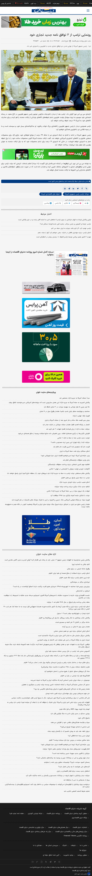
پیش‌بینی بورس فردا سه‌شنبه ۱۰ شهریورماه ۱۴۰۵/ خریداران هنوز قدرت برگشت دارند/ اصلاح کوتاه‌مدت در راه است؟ (51, 586)
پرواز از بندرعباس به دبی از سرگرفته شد (76, 780)
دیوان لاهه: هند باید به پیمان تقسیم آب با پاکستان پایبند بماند (69, 731)
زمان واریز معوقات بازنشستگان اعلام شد (76, 460)
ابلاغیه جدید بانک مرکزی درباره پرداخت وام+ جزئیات (72, 486)
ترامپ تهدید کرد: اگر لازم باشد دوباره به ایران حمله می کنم (71, 228)
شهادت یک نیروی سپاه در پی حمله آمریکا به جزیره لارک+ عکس (68, 491)
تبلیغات (73, 845)
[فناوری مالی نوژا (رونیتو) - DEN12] (46, 530)
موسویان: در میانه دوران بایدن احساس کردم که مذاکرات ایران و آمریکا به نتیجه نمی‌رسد (60, 680)
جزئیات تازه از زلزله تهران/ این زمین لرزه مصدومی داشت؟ (70, 442)
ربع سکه (89, 3)
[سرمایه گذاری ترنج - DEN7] (46, 22)
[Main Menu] (88, 10)
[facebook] (82, 189)
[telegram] (69, 189)
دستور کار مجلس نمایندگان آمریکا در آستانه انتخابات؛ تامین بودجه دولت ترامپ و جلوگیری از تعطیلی (56, 685)
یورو (67, 3)
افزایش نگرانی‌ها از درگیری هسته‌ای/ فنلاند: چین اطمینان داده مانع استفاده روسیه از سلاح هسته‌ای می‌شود (54, 433)
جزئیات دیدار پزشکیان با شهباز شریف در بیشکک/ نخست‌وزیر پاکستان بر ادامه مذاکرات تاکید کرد (58, 775)
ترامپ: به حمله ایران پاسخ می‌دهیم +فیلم (75, 478)
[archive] (33, 862)
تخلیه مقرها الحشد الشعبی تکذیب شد (77, 791)
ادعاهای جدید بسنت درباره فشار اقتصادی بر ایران (73, 771)
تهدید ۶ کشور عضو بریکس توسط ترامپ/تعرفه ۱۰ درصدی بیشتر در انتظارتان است (63, 237)
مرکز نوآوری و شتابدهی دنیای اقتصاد (31, 827)
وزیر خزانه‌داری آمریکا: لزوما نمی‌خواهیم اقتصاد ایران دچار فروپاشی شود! (65, 456)
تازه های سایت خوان (46, 554)
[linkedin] (73, 189)
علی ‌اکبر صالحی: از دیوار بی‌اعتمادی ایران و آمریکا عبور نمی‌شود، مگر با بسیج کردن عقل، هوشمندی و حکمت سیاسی (51, 698)
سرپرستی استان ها (52, 845)
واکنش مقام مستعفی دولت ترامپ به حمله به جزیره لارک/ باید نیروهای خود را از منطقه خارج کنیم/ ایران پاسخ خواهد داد (48, 473)
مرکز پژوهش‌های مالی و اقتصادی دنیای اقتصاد (71, 831)
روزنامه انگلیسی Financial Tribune (75, 836)
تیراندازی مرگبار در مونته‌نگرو (80, 582)
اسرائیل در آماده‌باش (83, 591)
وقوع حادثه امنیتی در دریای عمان (78, 569)
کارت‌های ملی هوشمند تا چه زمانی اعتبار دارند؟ (74, 767)
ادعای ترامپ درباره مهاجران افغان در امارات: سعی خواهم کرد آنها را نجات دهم (64, 233)
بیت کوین (23, 3)
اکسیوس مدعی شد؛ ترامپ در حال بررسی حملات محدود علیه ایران (67, 651)
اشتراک (64, 845)
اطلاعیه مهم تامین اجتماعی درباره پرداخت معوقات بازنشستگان (69, 464)
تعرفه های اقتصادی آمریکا (50, 194)
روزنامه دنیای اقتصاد (53, 813)
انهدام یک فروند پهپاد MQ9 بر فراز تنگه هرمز (74, 709)
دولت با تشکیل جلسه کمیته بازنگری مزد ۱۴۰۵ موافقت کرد (70, 495)
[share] (41, 862)
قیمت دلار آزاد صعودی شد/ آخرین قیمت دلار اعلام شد (71, 447)
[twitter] (78, 189)
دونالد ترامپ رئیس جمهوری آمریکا (77, 194)
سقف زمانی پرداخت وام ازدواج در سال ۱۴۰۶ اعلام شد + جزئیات (68, 602)
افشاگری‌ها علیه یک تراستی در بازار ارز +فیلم (75, 676)
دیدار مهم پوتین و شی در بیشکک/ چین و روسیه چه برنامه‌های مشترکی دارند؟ (63, 758)
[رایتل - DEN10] (46, 377)
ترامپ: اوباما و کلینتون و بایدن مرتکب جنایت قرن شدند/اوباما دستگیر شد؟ (65, 224)
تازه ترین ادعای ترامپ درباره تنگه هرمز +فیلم (74, 578)
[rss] (46, 862)
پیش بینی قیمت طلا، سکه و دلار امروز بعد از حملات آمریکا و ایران (67, 420)
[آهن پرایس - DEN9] (46, 313)
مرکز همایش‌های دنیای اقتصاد (58, 827)
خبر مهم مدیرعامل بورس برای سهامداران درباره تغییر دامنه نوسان (68, 693)
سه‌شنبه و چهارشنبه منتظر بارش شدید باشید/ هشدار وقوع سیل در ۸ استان (65, 411)
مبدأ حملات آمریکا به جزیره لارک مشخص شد (74, 398)
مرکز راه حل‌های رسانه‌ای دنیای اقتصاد (38, 831)
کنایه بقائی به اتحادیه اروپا (81, 564)
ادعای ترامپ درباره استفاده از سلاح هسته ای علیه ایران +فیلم (69, 573)
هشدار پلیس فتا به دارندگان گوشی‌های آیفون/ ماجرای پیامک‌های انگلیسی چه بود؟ (62, 689)
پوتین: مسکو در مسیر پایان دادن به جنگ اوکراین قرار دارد (70, 713)
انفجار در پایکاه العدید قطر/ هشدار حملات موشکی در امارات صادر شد (66, 425)
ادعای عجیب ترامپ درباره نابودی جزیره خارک (74, 482)
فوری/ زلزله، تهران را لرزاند (81, 416)
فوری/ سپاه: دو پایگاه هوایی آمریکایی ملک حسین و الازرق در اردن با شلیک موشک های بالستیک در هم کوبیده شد (51, 500)
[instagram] (59, 862)
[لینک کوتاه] (86, 189)
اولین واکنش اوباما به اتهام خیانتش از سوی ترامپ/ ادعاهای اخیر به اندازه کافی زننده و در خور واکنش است (54, 220)
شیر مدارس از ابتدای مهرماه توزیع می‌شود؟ (75, 727)
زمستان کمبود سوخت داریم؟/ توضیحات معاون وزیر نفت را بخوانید (67, 762)
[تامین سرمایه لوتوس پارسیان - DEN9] (46, 347)
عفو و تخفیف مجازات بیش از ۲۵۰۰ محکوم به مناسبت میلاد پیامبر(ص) (65, 667)
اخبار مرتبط (46, 214)
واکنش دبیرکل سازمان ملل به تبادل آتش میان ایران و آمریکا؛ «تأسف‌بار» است (64, 635)
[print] (65, 189)
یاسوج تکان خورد (84, 718)
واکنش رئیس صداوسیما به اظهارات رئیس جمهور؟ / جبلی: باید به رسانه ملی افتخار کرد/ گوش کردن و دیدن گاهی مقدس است (47, 560)
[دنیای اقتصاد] (44, 10)
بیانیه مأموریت (68, 855)
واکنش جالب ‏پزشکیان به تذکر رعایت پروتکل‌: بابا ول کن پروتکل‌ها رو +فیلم (64, 618)
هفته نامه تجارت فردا (16, 813)
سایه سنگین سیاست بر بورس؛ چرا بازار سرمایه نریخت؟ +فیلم (69, 740)
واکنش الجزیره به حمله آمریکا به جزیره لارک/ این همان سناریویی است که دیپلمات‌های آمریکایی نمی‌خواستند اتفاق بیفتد (49, 402)
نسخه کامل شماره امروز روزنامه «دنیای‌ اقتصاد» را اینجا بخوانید (30, 253)
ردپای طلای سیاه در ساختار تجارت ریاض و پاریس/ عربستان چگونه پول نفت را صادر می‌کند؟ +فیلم (57, 662)
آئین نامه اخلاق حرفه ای (51, 855)
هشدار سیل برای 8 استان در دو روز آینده (76, 627)
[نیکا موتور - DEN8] (46, 288)
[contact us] (37, 862)
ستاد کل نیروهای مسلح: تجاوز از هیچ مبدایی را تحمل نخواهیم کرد (67, 671)
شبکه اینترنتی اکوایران (35, 813)
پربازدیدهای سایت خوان (46, 392)
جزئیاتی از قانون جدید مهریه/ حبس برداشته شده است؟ (71, 753)
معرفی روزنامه (82, 855)
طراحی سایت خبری (82, 874)
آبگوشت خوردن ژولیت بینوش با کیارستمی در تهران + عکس (69, 469)
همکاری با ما (37, 845)
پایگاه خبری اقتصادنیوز (79, 818)
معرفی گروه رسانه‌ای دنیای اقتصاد (75, 813)
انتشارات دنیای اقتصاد (80, 827)
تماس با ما (83, 845)
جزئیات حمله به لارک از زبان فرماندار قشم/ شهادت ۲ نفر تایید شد (68, 429)
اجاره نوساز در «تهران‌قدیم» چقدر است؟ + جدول (73, 613)
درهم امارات (45, 3)
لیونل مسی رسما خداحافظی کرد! (79, 736)
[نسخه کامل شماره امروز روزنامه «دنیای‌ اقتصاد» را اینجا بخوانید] (71, 263)
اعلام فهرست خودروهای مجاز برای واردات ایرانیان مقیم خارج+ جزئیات (66, 749)
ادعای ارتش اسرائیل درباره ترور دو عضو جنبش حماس (72, 631)
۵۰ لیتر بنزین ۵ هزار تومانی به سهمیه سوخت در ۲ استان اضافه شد (67, 407)
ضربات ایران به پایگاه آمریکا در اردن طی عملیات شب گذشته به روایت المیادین (63, 640)
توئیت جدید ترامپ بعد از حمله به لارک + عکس (73, 438)
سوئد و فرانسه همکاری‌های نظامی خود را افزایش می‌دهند (70, 722)
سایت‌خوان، (81, 181)
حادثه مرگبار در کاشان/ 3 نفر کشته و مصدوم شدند (72, 622)
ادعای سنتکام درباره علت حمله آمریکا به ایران (75, 451)
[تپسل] (3, 150)
